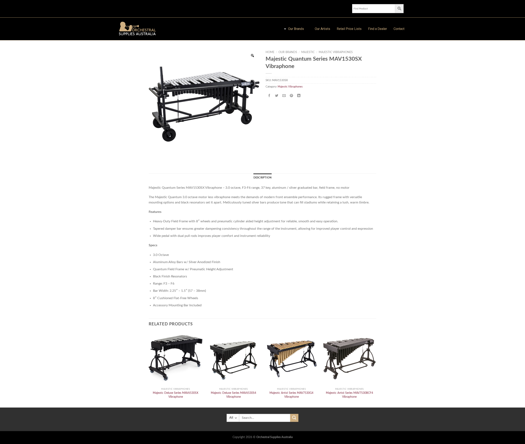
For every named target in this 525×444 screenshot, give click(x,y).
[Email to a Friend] (284, 96)
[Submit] (294, 418)
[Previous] (149, 369)
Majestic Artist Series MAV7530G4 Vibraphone (291, 394)
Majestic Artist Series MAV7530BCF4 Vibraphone (349, 394)
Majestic (308, 52)
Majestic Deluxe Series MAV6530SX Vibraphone (175, 394)
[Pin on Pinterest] (291, 96)
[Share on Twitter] (276, 96)
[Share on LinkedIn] (299, 96)
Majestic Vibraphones (336, 52)
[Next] (376, 369)
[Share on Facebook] (269, 96)
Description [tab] (262, 177)
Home (270, 52)
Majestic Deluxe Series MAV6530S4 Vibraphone (233, 394)
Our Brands (287, 52)
